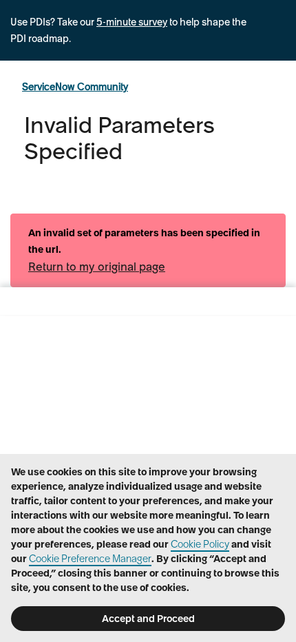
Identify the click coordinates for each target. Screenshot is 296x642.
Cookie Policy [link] (200, 544)
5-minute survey (131, 22)
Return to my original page (96, 266)
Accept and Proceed (148, 618)
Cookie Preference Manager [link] (90, 558)
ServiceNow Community (75, 87)
